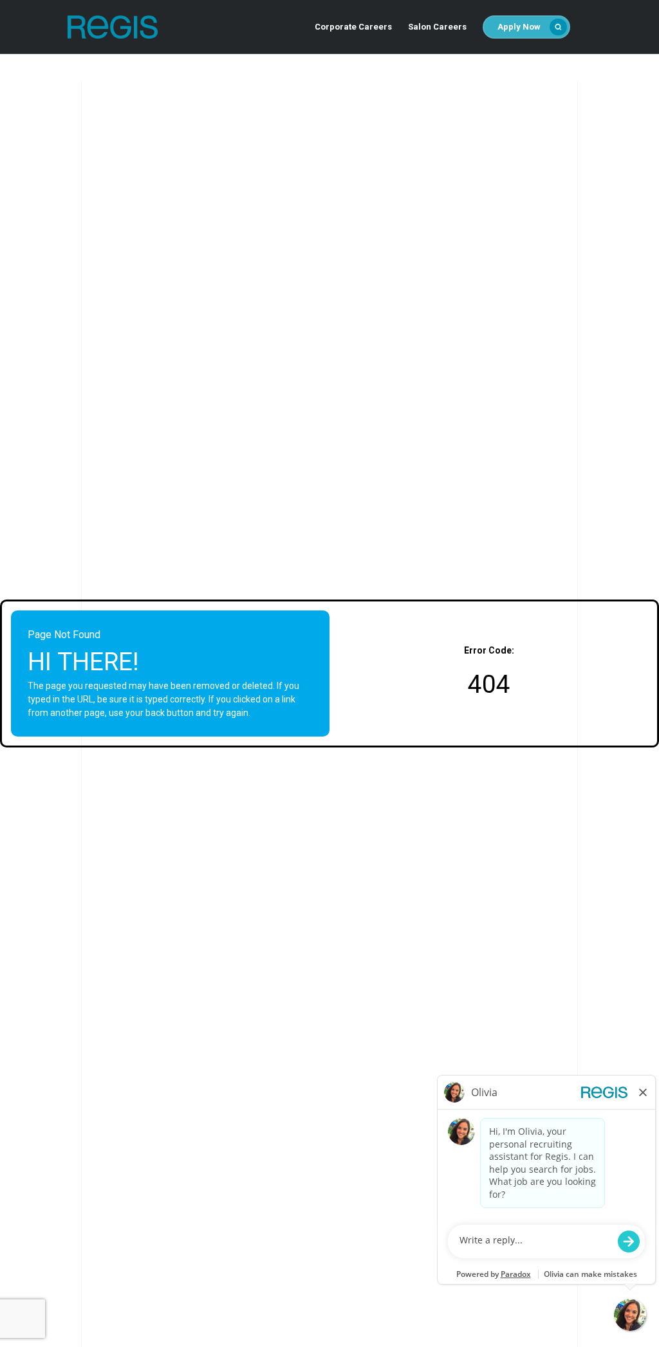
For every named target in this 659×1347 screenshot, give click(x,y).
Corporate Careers (353, 27)
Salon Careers (437, 27)
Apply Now (519, 27)
